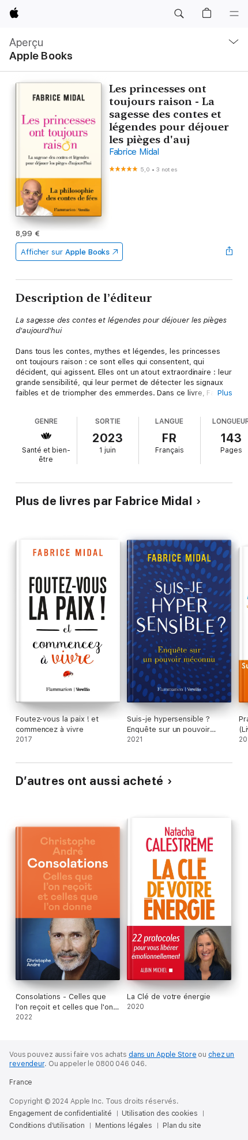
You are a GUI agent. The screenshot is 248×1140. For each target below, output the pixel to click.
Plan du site (182, 1126)
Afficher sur (65, 252)
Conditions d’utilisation (47, 1126)
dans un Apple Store (163, 1055)
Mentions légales (123, 1126)
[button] (179, 14)
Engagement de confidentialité (60, 1113)
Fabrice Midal (134, 152)
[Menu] (234, 14)
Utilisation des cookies (159, 1113)
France (20, 1082)
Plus (224, 392)
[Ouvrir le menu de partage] (229, 251)
